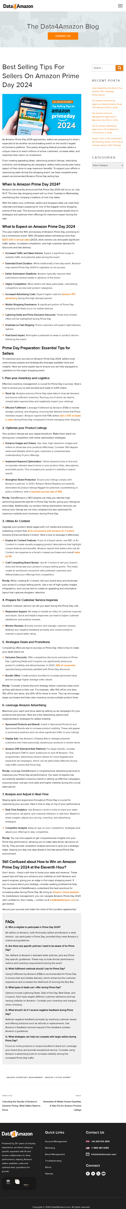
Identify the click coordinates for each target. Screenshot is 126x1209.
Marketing (50, 1147)
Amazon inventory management (25, 1077)
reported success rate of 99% (46, 491)
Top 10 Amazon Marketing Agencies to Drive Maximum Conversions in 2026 (105, 129)
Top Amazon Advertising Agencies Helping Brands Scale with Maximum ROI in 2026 (107, 104)
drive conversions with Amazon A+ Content (50, 530)
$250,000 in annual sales (16, 239)
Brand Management (55, 1154)
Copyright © (38, 1207)
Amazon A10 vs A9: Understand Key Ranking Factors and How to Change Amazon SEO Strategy (107, 142)
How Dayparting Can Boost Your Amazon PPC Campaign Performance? (107, 91)
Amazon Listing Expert (58, 1077)
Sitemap (49, 1173)
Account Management (56, 1141)
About (48, 1167)
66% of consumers (65, 665)
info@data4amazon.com (63, 900)
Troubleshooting (53, 1160)
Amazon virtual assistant (66, 892)
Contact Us (63, 36)
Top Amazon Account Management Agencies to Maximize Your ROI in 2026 (105, 116)
